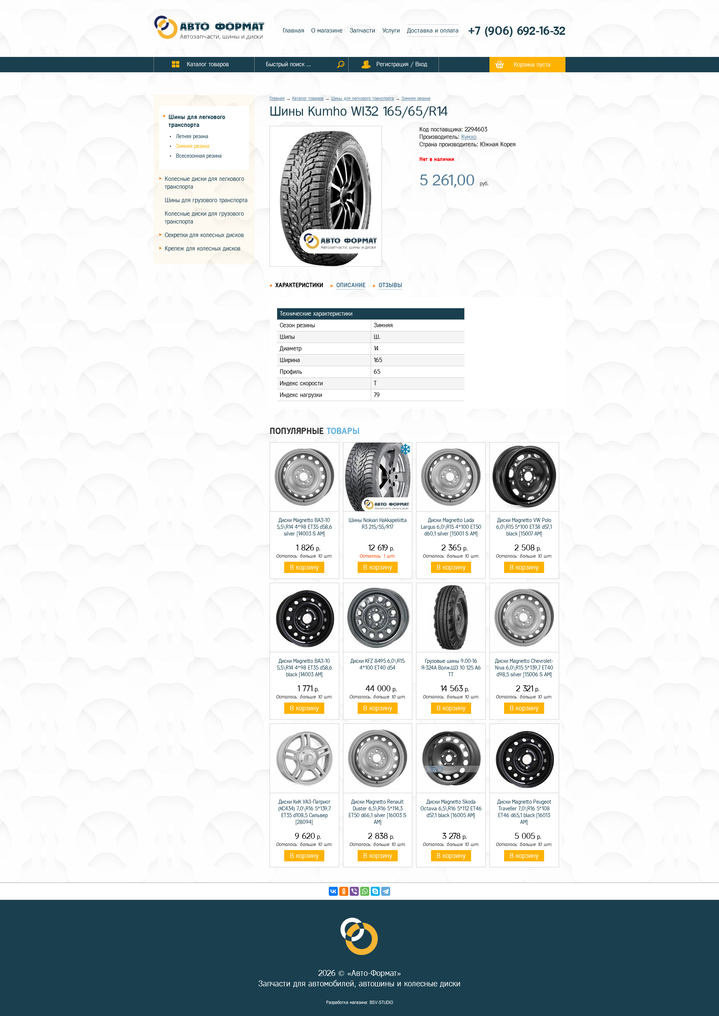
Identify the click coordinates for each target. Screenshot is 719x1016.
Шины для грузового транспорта (206, 200)
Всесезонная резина (199, 156)
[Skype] (375, 891)
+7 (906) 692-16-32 (516, 31)
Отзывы (390, 285)
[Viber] (354, 891)
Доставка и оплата (433, 30)
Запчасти (362, 30)
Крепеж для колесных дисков (202, 248)
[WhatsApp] (364, 891)
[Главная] (210, 28)
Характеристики (299, 285)
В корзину (304, 567)
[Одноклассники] (343, 891)
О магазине (327, 30)
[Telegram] (385, 891)
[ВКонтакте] (333, 891)
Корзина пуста (532, 64)
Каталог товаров (308, 98)
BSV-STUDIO (381, 1002)
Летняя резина (192, 136)
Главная (293, 30)
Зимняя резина (192, 146)
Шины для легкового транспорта (362, 98)
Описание (350, 285)
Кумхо (468, 137)
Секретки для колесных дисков (204, 235)
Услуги (391, 30)
